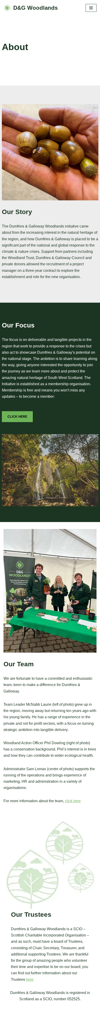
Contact (27, 1024)
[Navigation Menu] (91, 8)
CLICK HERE (17, 416)
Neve (29, 1014)
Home (9, 1024)
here (29, 979)
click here (73, 801)
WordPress (66, 1014)
